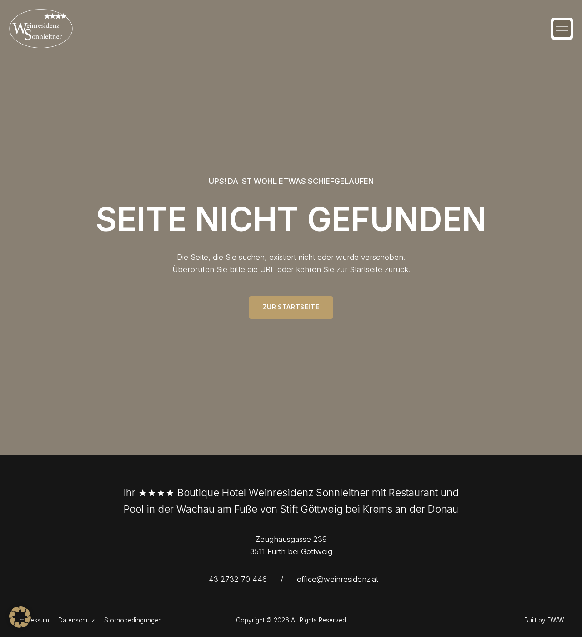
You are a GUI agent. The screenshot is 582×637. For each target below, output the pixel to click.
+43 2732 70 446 (235, 579)
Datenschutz (76, 620)
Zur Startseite (291, 307)
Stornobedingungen (133, 620)
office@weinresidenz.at (337, 579)
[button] (562, 29)
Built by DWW (544, 620)
